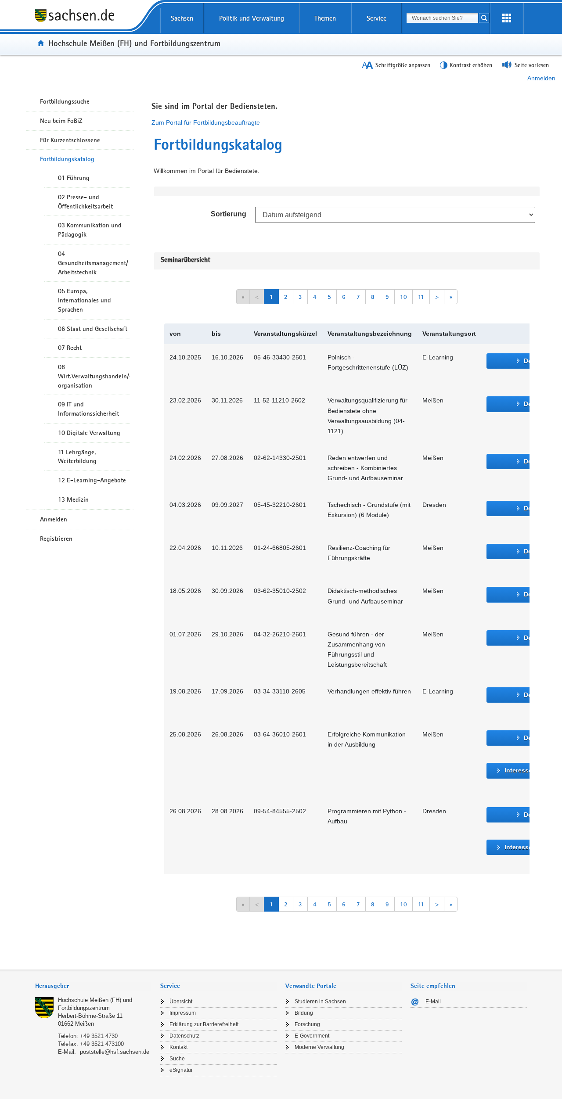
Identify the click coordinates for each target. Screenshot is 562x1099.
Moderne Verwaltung (319, 1047)
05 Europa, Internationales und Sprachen (84, 300)
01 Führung (74, 178)
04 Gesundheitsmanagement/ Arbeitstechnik (93, 263)
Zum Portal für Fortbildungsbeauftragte (205, 122)
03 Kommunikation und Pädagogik (90, 229)
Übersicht (180, 1001)
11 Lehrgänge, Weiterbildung (77, 456)
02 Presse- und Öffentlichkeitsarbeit (85, 201)
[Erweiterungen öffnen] (507, 18)
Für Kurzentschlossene (70, 140)
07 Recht (70, 348)
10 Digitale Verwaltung (89, 433)
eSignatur (181, 1070)
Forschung (307, 1024)
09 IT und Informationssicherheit (88, 408)
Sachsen (182, 18)
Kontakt (178, 1047)
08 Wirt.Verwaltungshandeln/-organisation (94, 376)
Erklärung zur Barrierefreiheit (203, 1024)
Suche (177, 1059)
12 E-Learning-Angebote (92, 480)
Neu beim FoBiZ (61, 121)
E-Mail (433, 1001)
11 (421, 297)
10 (403, 297)
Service (376, 18)
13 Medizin (73, 499)
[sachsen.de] (93, 21)
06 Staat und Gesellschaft (92, 329)
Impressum (182, 1013)
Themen (325, 18)
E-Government (312, 1036)
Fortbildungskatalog (67, 159)
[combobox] (442, 18)
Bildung (304, 1013)
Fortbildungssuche (65, 101)
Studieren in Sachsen (320, 1001)
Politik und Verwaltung (251, 18)
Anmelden (541, 78)
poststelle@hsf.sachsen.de (114, 1052)
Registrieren (56, 538)
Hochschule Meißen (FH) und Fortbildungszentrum (134, 43)
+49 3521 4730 (99, 1036)
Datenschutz (184, 1036)
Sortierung (228, 214)
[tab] (93, 986)
